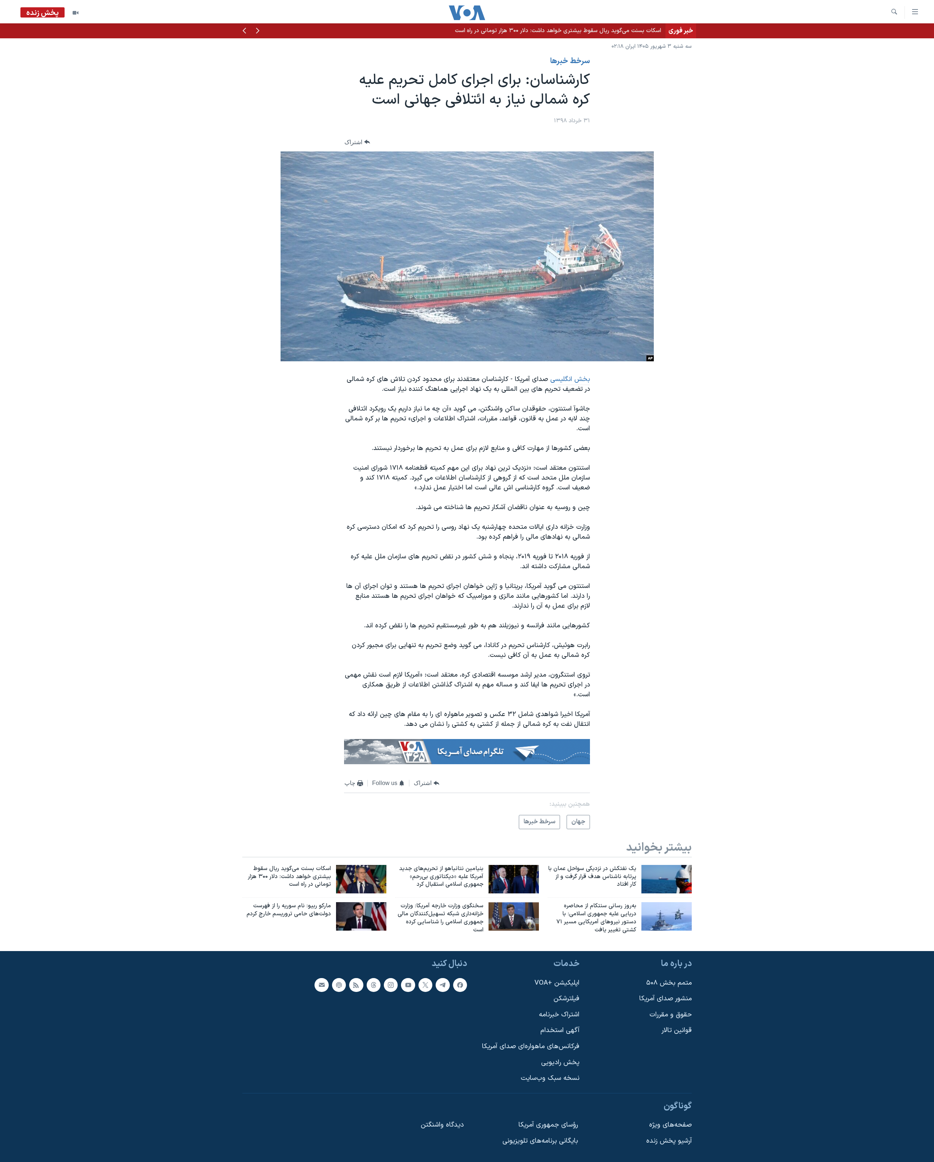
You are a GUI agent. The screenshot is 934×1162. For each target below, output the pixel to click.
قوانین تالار (676, 1030)
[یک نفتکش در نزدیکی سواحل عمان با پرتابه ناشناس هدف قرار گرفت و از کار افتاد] (666, 879)
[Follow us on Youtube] (408, 985)
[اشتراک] (321, 985)
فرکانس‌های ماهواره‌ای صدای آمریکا (530, 1046)
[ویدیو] (75, 12)
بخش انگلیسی (570, 379)
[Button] (357, 142)
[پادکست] (339, 985)
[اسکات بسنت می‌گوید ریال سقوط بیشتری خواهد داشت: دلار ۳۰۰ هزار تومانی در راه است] (361, 879)
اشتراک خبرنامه (559, 1015)
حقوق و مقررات (670, 1015)
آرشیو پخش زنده (669, 1141)
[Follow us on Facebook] (460, 985)
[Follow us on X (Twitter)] (425, 985)
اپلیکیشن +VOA (556, 983)
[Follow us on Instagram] (391, 985)
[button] (257, 31)
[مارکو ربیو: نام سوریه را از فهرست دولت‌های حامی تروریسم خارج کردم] (361, 916)
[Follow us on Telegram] (442, 985)
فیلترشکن (566, 999)
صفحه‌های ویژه (670, 1125)
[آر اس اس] (356, 985)
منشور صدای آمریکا (665, 999)
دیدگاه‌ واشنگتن (442, 1125)
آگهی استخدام (559, 1030)
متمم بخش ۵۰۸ (669, 983)
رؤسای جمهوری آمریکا (548, 1125)
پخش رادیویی (560, 1062)
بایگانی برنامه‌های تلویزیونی (540, 1141)
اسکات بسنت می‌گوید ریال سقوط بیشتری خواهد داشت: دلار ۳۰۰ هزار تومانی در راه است (558, 30)
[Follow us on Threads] (374, 985)
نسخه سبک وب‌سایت (550, 1078)
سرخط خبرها (570, 61)
